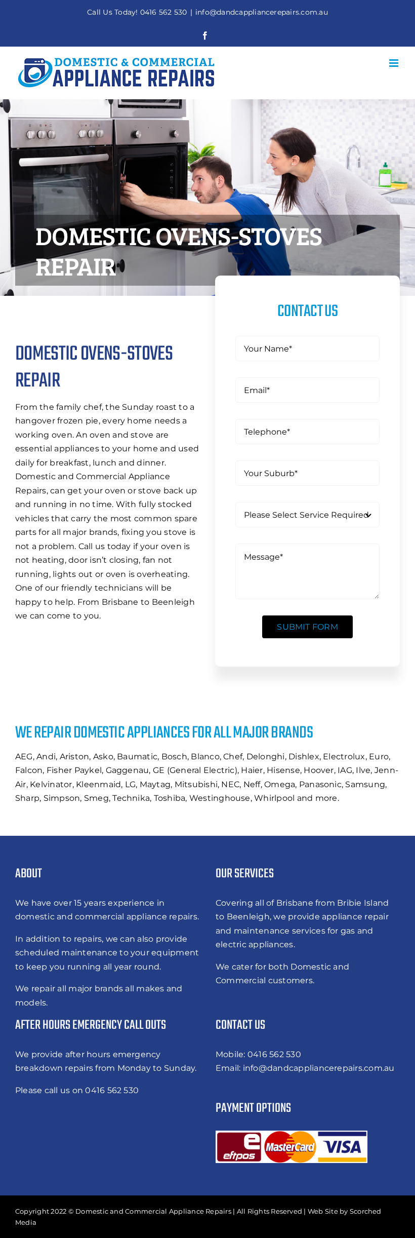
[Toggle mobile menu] (394, 63)
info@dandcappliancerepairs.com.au (261, 12)
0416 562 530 (274, 1054)
